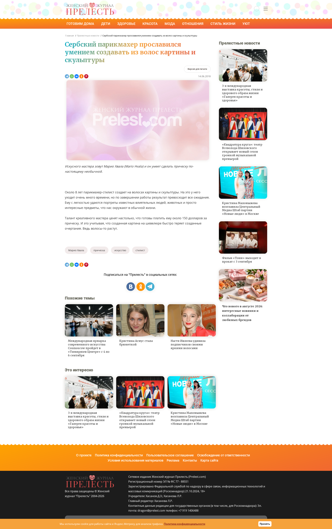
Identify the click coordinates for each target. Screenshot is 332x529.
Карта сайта (209, 460)
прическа (99, 250)
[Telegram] (67, 76)
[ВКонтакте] (77, 76)
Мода (170, 24)
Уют (246, 24)
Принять (265, 523)
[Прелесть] (90, 3)
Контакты (190, 460)
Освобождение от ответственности (223, 455)
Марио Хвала (76, 250)
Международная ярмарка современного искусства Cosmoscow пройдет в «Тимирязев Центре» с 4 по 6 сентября (88, 348)
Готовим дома (81, 24)
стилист (140, 250)
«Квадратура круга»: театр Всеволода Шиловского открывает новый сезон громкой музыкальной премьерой (139, 420)
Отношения (193, 24)
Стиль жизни (223, 24)
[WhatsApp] (72, 76)
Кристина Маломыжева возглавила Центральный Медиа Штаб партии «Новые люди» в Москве (190, 418)
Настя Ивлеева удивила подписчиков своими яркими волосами (188, 344)
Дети (106, 24)
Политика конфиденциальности (119, 455)
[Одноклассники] (81, 76)
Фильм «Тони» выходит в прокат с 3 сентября (241, 259)
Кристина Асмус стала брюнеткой (136, 342)
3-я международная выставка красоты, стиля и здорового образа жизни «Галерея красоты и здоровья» (88, 420)
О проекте (83, 455)
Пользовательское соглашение (170, 455)
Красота (150, 24)
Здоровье (126, 24)
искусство (120, 250)
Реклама (173, 460)
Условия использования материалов (135, 460)
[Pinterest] (86, 76)
